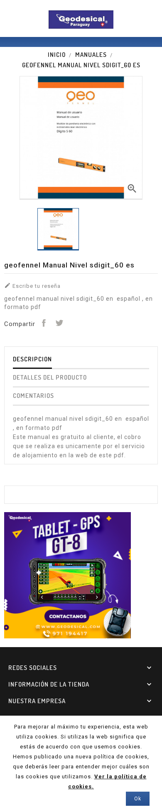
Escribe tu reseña (32, 285)
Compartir (44, 323)
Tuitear (59, 323)
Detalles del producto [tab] (50, 377)
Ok (137, 799)
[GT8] (67, 575)
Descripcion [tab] (32, 359)
